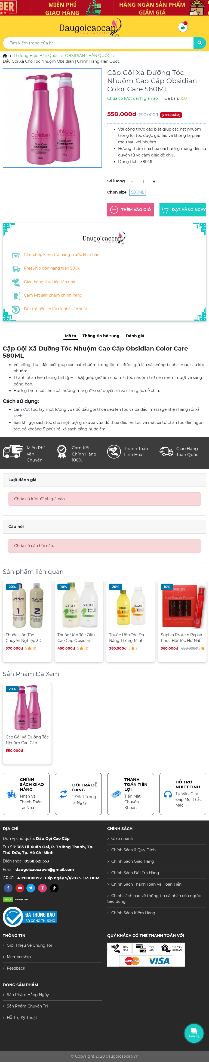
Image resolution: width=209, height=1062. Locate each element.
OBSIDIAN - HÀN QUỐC (87, 55)
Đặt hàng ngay (189, 209)
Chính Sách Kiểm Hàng (133, 912)
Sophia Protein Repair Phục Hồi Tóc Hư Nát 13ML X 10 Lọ (181, 637)
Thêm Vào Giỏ (136, 209)
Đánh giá (135, 335)
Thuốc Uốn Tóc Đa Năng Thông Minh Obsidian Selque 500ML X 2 (126, 637)
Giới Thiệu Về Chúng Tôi (29, 945)
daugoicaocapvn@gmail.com (45, 869)
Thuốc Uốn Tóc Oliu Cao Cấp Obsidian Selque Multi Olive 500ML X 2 (76, 637)
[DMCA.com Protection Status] (16, 899)
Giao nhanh (122, 838)
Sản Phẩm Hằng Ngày (28, 994)
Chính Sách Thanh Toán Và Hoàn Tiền (146, 884)
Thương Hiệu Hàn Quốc (36, 55)
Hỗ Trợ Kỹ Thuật (22, 1017)
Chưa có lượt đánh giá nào (132, 98)
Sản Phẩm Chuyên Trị (27, 1006)
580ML (137, 192)
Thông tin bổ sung (100, 335)
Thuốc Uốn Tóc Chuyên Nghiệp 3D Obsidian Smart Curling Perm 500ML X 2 (25, 637)
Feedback (16, 968)
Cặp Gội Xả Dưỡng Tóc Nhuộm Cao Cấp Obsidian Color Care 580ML (27, 740)
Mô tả (70, 335)
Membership (19, 956)
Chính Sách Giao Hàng (132, 861)
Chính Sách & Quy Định (133, 849)
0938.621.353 (36, 861)
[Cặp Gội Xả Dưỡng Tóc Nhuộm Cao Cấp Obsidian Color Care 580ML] (52, 118)
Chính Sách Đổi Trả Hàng (135, 872)
